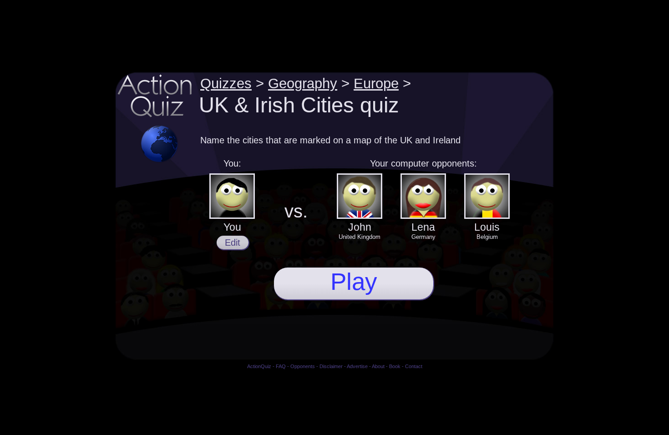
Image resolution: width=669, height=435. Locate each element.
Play (353, 281)
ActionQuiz (259, 366)
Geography (302, 83)
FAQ (281, 366)
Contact (413, 366)
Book (394, 366)
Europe (376, 83)
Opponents (302, 366)
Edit (232, 243)
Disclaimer (331, 366)
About (378, 366)
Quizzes (226, 83)
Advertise (357, 366)
